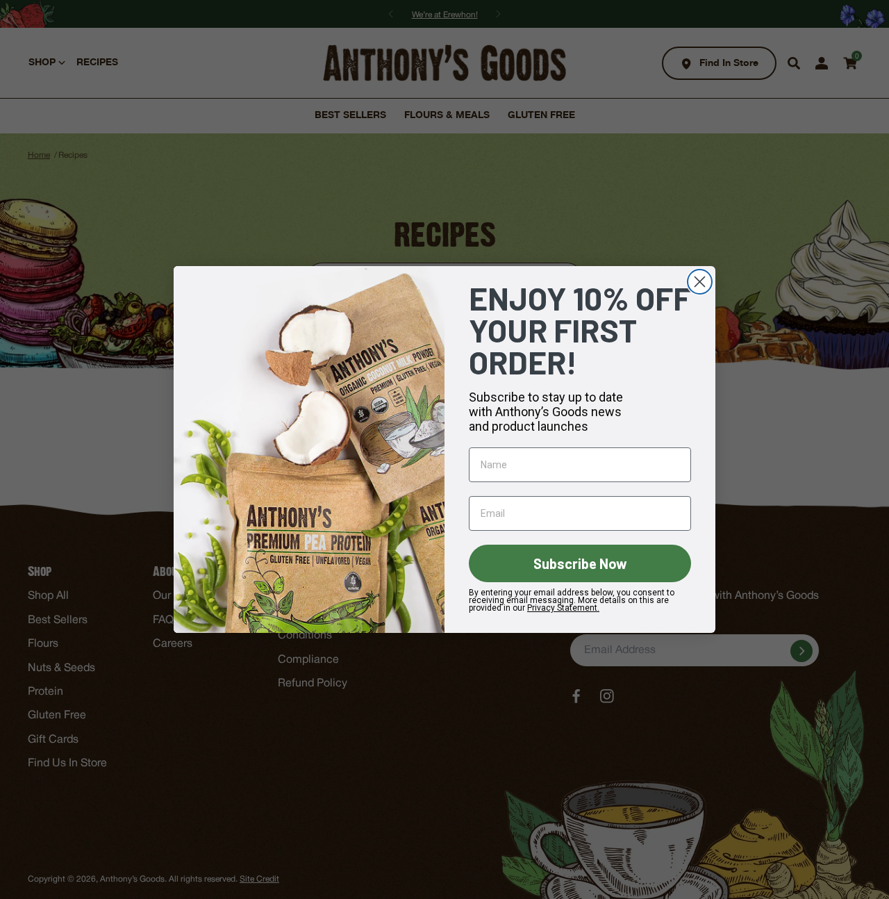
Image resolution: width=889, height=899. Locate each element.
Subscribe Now (580, 563)
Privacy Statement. (563, 608)
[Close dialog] (700, 282)
